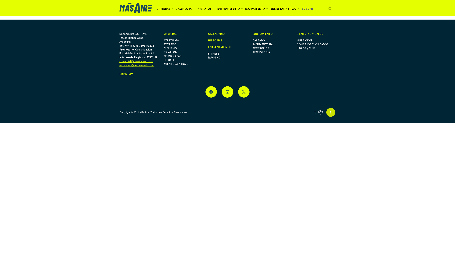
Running (214, 57)
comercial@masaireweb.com (136, 61)
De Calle (170, 60)
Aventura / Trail (176, 63)
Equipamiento (255, 10)
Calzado (259, 40)
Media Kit (126, 74)
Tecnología (261, 52)
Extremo (170, 44)
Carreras (163, 10)
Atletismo (171, 40)
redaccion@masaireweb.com (136, 65)
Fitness (213, 53)
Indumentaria (263, 44)
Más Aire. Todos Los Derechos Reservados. (164, 112)
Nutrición (304, 40)
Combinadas (173, 56)
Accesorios (261, 48)
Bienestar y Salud (284, 10)
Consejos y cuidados (313, 44)
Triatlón (170, 52)
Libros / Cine (306, 48)
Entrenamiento (228, 10)
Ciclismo (170, 48)
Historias (205, 8)
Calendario (184, 8)
